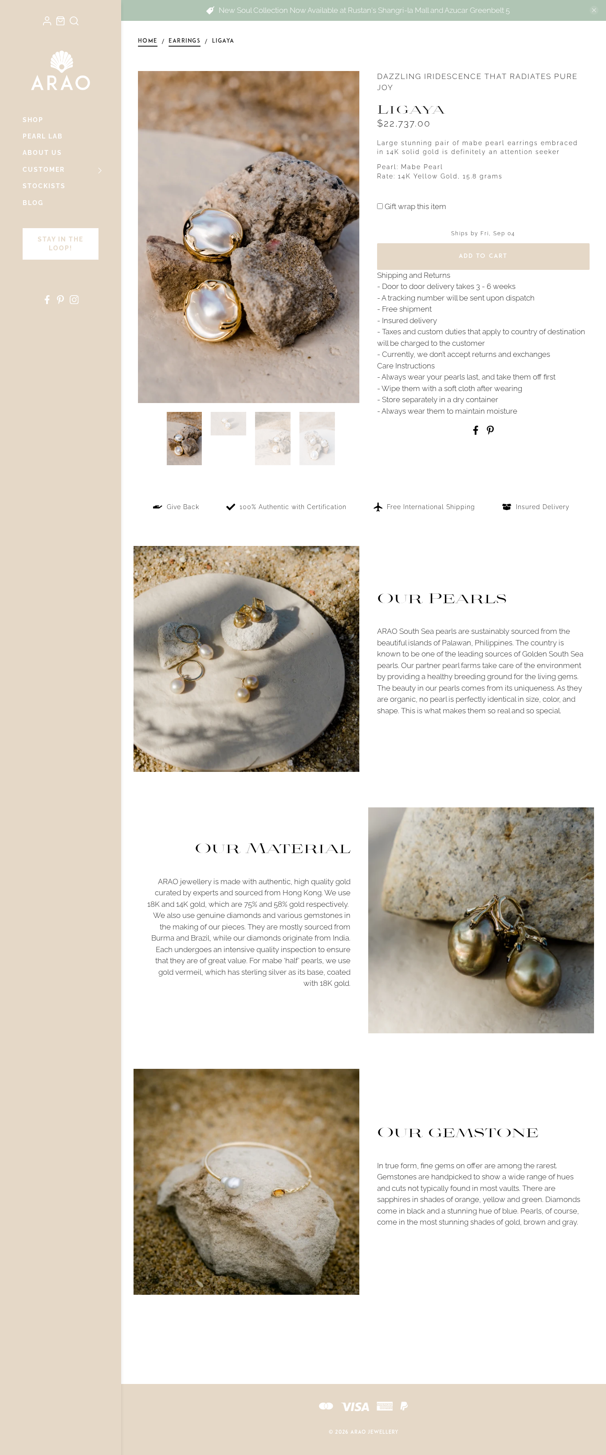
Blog (33, 202)
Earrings (185, 41)
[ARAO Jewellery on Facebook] (47, 301)
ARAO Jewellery (374, 1432)
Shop (33, 119)
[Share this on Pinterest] (490, 432)
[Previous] (152, 237)
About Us (42, 152)
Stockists (44, 186)
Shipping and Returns (413, 275)
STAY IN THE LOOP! (60, 244)
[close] (594, 10)
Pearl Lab (43, 136)
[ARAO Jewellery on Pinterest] (60, 301)
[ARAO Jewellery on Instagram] (74, 301)
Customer (44, 169)
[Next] (345, 237)
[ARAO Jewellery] (60, 70)
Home (147, 41)
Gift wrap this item (414, 206)
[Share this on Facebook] (475, 432)
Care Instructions (406, 365)
